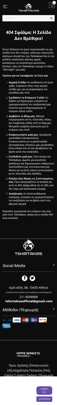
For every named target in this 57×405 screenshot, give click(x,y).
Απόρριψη (44, 398)
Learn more (27, 395)
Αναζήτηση (15, 193)
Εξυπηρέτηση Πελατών (25, 370)
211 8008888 (28, 297)
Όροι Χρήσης (18, 365)
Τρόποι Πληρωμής (40, 375)
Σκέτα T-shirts (15, 375)
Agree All (44, 390)
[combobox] (28, 18)
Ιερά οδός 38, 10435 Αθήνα (28, 287)
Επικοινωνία (39, 365)
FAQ (47, 370)
